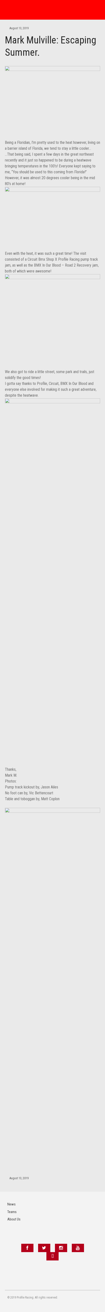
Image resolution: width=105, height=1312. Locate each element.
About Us (14, 1219)
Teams (12, 1212)
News (11, 1204)
